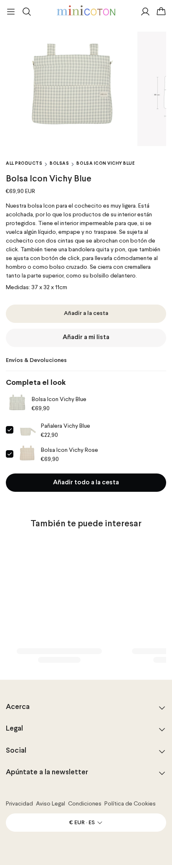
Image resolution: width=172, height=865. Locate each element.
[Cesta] (161, 12)
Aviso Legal (50, 804)
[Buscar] (27, 12)
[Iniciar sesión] (145, 12)
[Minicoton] (86, 10)
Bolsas (59, 163)
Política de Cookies (130, 804)
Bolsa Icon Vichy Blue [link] (59, 399)
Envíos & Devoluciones (36, 360)
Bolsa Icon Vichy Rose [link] (69, 450)
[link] (17, 403)
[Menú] (11, 12)
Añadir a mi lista (86, 337)
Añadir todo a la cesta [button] (86, 483)
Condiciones (84, 804)
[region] (86, 88)
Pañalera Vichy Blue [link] (65, 426)
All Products (24, 163)
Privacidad (19, 804)
